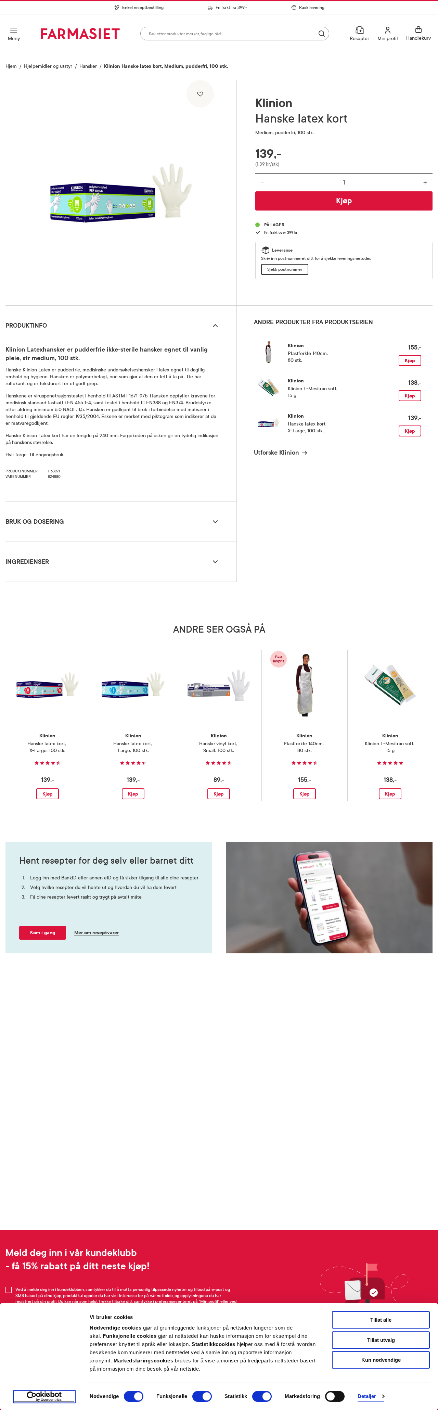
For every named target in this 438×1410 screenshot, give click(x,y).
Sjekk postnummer (284, 269)
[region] (121, 190)
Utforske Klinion (276, 452)
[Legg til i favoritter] (200, 93)
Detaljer (367, 1396)
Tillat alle (380, 1320)
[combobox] (234, 33)
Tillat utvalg (381, 1340)
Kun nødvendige (381, 1360)
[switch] (202, 1396)
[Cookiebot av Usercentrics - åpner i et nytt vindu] (44, 1397)
